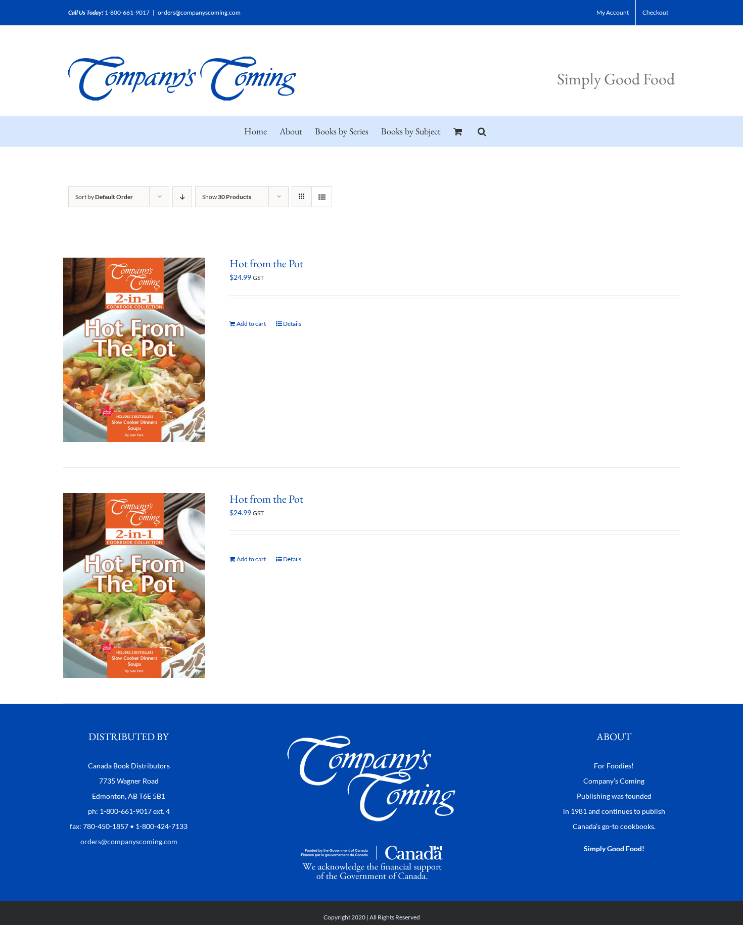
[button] (482, 131)
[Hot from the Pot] (134, 350)
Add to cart (251, 323)
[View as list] (322, 197)
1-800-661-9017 (127, 12)
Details (292, 323)
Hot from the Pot (266, 263)
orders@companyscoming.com (199, 12)
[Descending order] (182, 196)
